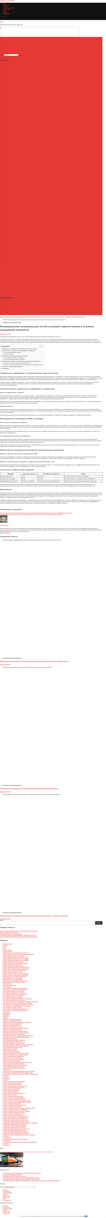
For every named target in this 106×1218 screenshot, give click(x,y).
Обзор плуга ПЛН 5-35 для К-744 (12, 177)
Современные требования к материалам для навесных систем (21, 270)
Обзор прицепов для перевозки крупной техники (17, 182)
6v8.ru (1, 22)
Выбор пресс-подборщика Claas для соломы (16, 89)
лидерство (34, 1151)
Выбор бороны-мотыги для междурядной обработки (18, 74)
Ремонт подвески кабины (10, 211)
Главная (5, 40)
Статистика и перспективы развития (13, 290)
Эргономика (6, 265)
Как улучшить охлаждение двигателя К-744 (16, 129)
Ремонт (5, 200)
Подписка (3, 314)
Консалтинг (6, 5)
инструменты (24, 1151)
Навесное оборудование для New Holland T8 (16, 152)
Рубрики (2, 1187)
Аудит (5, 11)
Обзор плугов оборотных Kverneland (13, 179)
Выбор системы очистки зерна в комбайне (15, 93)
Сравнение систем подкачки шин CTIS (14, 247)
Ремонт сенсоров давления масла (13, 216)
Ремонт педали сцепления (11, 210)
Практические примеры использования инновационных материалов (23, 284)
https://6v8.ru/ (7, 533)
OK (86, 1216)
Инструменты (7, 106)
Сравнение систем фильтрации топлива (14, 250)
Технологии (6, 9)
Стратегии (6, 256)
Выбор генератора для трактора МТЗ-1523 (15, 77)
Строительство (7, 257)
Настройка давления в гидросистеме (14, 154)
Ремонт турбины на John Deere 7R (13, 234)
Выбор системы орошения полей (12, 92)
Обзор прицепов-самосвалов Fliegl (13, 183)
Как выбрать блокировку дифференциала (15, 108)
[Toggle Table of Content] (41, 346)
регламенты (42, 1151)
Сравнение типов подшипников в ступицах (15, 253)
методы (37, 1151)
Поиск (2, 920)
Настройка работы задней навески (13, 161)
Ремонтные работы (9, 8)
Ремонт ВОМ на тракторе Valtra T (12, 202)
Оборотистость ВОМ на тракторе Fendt (14, 188)
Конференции (7, 50)
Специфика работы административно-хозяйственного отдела (21, 305)
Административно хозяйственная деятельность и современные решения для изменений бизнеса (31, 308)
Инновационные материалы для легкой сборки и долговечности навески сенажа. (29, 788)
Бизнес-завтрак (7, 71)
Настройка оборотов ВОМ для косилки (14, 160)
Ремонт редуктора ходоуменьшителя (14, 213)
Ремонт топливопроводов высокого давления (16, 231)
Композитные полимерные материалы (20, 280)
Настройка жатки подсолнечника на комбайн (16, 157)
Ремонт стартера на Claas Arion (12, 223)
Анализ (5, 45)
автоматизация (3, 1151)
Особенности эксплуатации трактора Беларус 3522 (18, 192)
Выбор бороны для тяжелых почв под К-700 (16, 72)
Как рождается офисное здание (12, 302)
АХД (4, 3)
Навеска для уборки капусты (11, 145)
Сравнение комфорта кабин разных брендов (16, 241)
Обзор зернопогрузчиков (10, 170)
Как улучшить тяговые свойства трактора (15, 130)
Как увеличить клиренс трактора (12, 127)
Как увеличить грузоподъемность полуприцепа (17, 126)
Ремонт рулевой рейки (10, 214)
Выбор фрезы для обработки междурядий (15, 100)
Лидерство (6, 134)
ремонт (46, 1151)
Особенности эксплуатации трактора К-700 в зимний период (20, 194)
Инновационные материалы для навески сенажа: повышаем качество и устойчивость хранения (34, 916)
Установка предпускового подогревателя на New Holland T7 (20, 262)
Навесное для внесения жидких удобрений (15, 148)
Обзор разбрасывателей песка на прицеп (15, 185)
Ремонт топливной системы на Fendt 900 (15, 229)
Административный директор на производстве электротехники (21, 307)
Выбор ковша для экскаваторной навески (15, 83)
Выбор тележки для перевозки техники (14, 96)
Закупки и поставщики (9, 105)
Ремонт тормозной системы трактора (14, 232)
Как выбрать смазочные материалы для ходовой (17, 118)
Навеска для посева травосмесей (13, 143)
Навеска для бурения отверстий (12, 139)
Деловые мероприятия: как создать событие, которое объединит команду (25, 310)
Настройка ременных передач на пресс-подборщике (18, 164)
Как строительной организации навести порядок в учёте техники (22, 301)
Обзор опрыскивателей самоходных (13, 176)
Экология (6, 263)
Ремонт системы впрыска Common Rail (14, 219)
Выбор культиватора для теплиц (12, 84)
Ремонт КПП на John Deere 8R (12, 208)
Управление (6, 260)
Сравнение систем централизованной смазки (16, 251)
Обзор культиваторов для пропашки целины (16, 173)
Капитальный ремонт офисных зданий (14, 304)
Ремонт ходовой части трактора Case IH (14, 235)
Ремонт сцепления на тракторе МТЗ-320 (15, 225)
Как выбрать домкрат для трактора (13, 111)
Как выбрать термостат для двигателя (14, 120)
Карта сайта (6, 14)
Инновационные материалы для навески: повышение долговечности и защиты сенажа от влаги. (34, 661)
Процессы (6, 197)
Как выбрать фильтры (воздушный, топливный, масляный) (20, 121)
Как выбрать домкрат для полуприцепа (14, 109)
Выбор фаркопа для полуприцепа (13, 97)
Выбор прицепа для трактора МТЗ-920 (14, 90)
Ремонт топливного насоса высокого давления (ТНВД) (19, 228)
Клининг (5, 6)
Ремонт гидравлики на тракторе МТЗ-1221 (15, 205)
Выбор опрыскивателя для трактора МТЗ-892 (16, 87)
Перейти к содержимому (7, 0)
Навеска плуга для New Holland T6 (13, 146)
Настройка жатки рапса (10, 158)
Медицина (6, 136)
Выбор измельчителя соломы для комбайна (16, 80)
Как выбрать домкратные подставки (14, 112)
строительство (51, 1151)
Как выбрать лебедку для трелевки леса (15, 114)
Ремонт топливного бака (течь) (12, 226)
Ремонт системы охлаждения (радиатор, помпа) (17, 222)
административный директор (12, 1151)
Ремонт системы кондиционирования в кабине (17, 220)
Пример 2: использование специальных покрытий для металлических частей (31, 288)
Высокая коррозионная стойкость (18, 274)
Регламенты (6, 198)
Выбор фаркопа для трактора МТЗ (13, 99)
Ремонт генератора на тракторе (12, 204)
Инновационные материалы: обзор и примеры (16, 278)
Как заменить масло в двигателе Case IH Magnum (17, 123)
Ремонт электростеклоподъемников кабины (16, 237)
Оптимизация (7, 189)
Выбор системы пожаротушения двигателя (15, 94)
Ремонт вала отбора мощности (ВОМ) (14, 201)
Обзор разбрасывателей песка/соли (13, 186)
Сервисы (5, 12)
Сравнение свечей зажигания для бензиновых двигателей (20, 242)
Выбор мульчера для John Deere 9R (13, 86)
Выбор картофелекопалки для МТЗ (13, 81)
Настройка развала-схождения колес (14, 163)
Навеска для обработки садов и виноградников (17, 142)
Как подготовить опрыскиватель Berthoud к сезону (18, 124)
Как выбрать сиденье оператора (12, 117)
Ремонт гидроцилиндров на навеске (14, 207)
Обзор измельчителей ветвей (11, 171)
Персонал (6, 195)
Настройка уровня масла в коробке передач (16, 166)
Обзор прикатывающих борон (12, 180)
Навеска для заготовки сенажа (12, 140)
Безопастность (7, 69)
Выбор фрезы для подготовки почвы (14, 102)
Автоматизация (7, 43)
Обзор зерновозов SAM (10, 168)
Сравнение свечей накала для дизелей (14, 244)
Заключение (6, 292)
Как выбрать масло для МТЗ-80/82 (13, 115)
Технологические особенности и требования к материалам (20, 272)
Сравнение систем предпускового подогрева (16, 248)
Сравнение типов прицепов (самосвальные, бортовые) (19, 254)
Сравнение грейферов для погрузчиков (14, 238)
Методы (5, 137)
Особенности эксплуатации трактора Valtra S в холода (18, 191)
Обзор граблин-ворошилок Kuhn (12, 167)
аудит (20, 1151)
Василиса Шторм (5, 334)
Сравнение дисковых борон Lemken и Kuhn (15, 239)
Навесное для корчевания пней (12, 149)
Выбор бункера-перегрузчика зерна (13, 75)
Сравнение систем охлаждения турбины (15, 245)
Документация (7, 103)
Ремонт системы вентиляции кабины (14, 217)
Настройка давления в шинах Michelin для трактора (18, 155)
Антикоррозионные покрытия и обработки (21, 282)
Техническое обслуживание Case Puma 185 (15, 259)
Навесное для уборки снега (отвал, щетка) (15, 151)
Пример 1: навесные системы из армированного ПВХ (24, 286)
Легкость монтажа (14, 276)
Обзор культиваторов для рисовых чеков (15, 174)
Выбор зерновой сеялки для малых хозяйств (16, 78)
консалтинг (29, 1151)
